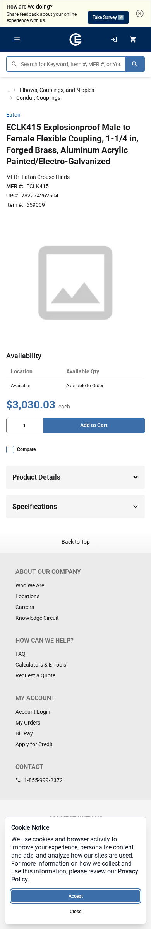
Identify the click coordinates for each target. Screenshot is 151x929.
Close (75, 911)
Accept (76, 896)
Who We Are (29, 585)
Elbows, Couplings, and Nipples (57, 90)
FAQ (20, 654)
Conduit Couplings (38, 98)
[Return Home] (75, 39)
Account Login (32, 712)
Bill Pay (24, 733)
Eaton (13, 115)
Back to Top (76, 542)
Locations (27, 596)
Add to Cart (94, 425)
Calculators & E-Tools (40, 665)
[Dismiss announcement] (139, 13)
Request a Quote (35, 675)
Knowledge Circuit (37, 618)
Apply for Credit (34, 744)
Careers (24, 607)
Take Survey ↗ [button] (108, 17)
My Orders (27, 723)
